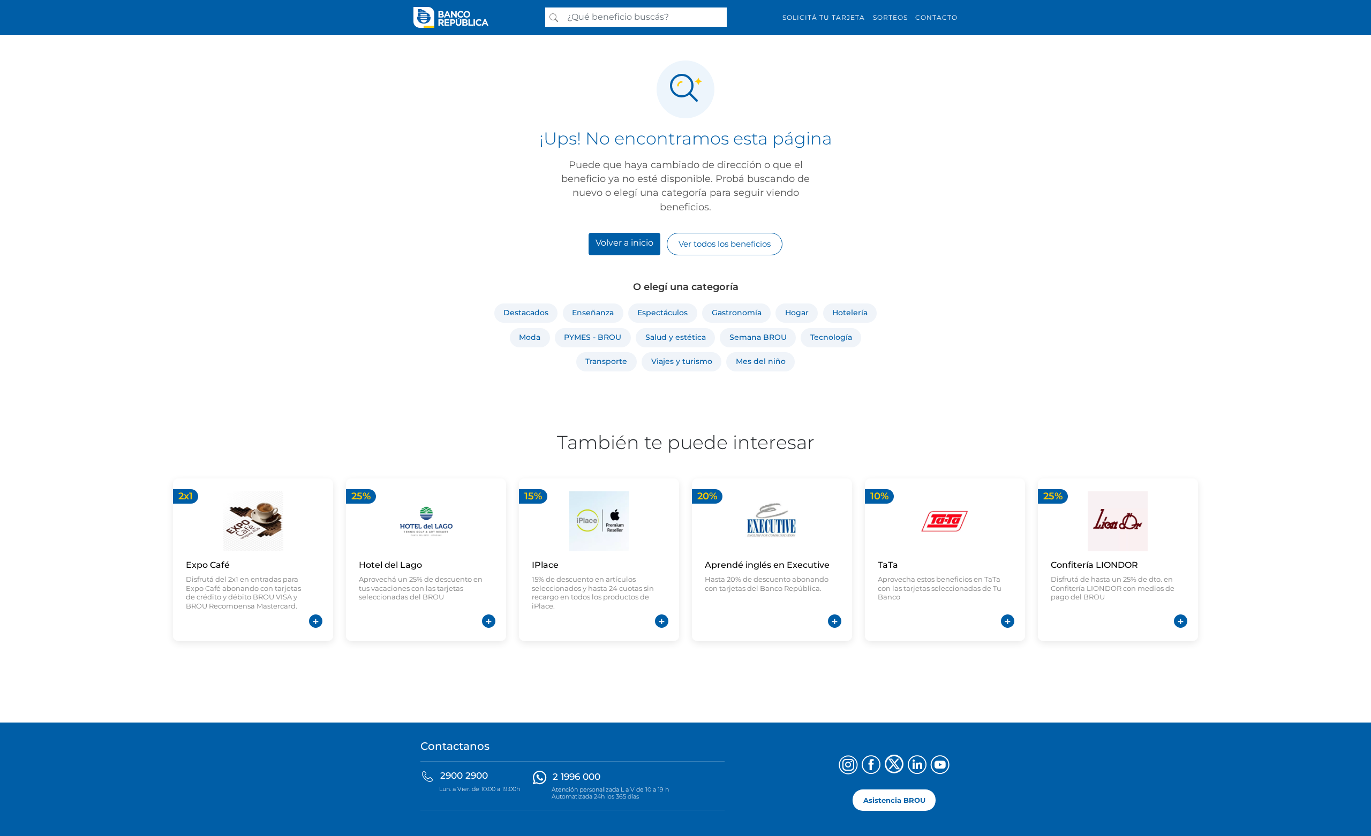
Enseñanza (593, 312)
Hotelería (850, 312)
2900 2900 (464, 775)
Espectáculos (662, 312)
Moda (529, 337)
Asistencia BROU (894, 800)
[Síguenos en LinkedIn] (917, 766)
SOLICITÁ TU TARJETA (823, 17)
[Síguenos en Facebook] (871, 766)
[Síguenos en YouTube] (940, 766)
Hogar (797, 312)
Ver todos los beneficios (725, 244)
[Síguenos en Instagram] (848, 766)
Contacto (936, 17)
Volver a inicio (624, 243)
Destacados (525, 312)
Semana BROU (758, 337)
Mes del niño (761, 361)
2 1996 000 (576, 776)
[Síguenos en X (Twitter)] (894, 766)
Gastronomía (737, 312)
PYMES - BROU (592, 337)
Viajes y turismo (681, 361)
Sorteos (890, 17)
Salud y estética (675, 337)
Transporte (606, 361)
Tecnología (831, 337)
